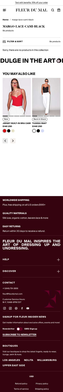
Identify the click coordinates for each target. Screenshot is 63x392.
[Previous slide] (5, 140)
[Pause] (58, 61)
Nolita (28, 360)
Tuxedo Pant (39, 123)
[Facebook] (22, 310)
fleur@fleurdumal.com (12, 294)
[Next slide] (13, 140)
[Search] (53, 10)
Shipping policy (42, 389)
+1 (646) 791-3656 (10, 288)
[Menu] (4, 10)
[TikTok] (10, 310)
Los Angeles (11, 360)
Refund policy (21, 383)
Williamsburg (47, 360)
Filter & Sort (15, 41)
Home (6, 19)
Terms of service (21, 389)
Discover (9, 271)
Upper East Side (14, 365)
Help (6, 260)
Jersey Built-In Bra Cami (17, 123)
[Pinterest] (16, 310)
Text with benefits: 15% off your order (31, 2)
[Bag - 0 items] (58, 10)
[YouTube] (28, 310)
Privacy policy (42, 383)
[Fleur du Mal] (31, 10)
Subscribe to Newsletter (19, 335)
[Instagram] (4, 310)
